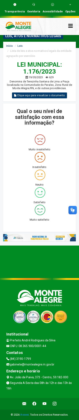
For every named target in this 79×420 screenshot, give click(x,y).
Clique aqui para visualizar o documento (40, 95)
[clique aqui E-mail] (24, 403)
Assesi (24, 414)
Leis (20, 45)
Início (9, 45)
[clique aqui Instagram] (54, 403)
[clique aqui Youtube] (44, 403)
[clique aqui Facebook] (34, 403)
